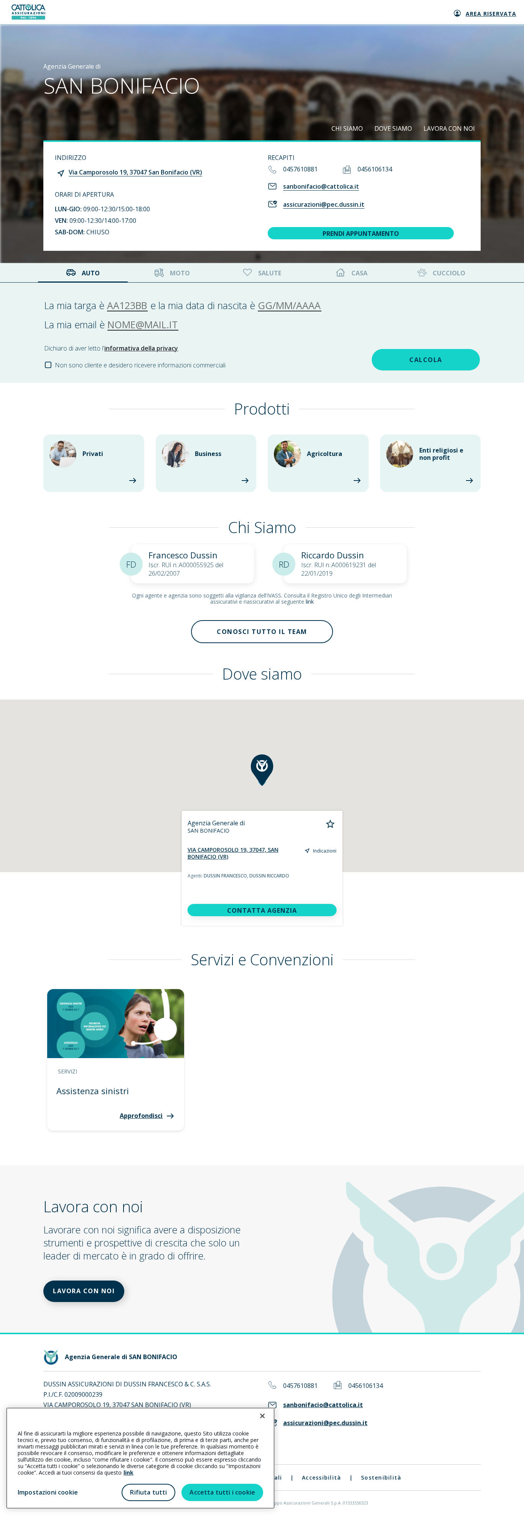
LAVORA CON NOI (449, 128)
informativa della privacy (141, 348)
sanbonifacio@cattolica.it (321, 186)
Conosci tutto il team (262, 631)
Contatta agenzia (262, 910)
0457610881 (300, 169)
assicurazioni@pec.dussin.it (323, 204)
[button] (262, 770)
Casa (359, 273)
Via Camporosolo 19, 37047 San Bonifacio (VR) (135, 172)
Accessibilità (321, 1477)
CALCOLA (425, 360)
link (310, 601)
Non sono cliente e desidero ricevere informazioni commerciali (140, 365)
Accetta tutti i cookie (222, 1492)
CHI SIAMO (347, 128)
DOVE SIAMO (393, 128)
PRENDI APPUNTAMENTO (361, 233)
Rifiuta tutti (148, 1492)
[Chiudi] (262, 1415)
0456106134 (375, 169)
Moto (180, 273)
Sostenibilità (381, 1477)
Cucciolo (449, 273)
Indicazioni (324, 851)
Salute (269, 273)
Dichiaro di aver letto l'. (111, 348)
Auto (91, 273)
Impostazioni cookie (48, 1492)
